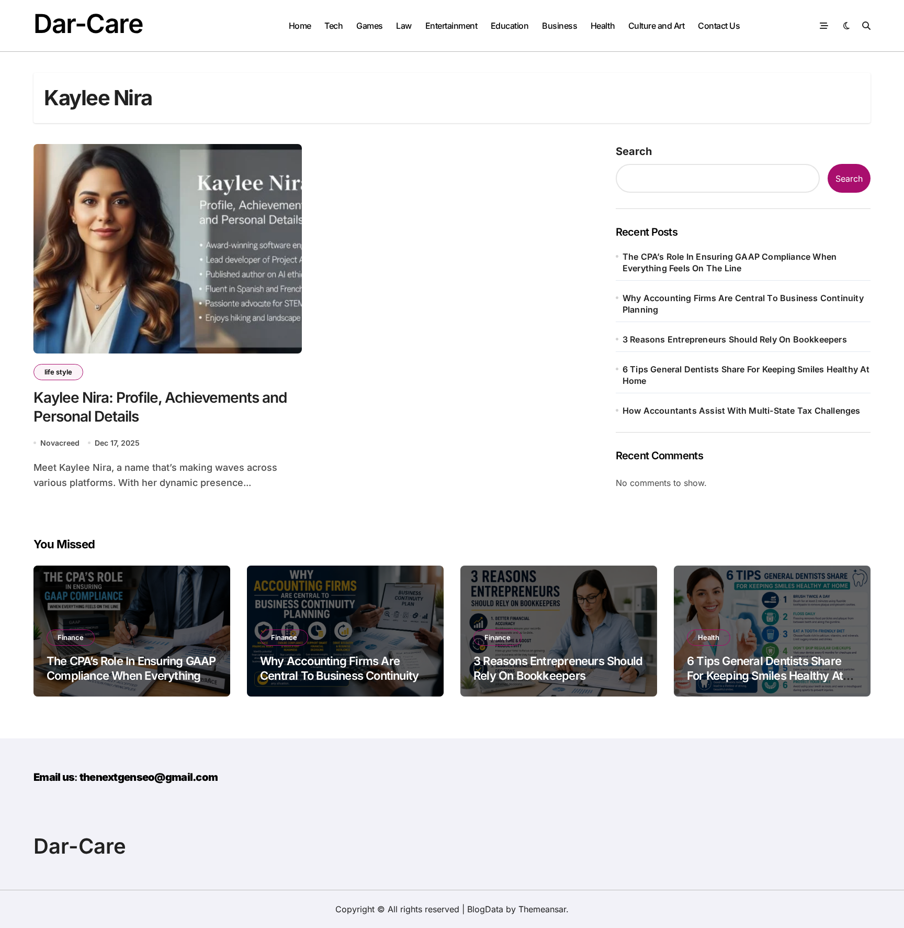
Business (559, 25)
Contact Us (719, 25)
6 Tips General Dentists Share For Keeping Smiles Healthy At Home (746, 375)
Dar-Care (88, 23)
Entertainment (451, 25)
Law (404, 25)
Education (510, 25)
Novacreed (60, 442)
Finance (71, 637)
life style (58, 372)
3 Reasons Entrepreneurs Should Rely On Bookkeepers (735, 339)
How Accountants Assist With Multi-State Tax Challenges (742, 410)
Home (300, 25)
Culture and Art (656, 25)
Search (634, 151)
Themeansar (542, 909)
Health (603, 25)
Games (369, 25)
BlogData (485, 909)
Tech (333, 25)
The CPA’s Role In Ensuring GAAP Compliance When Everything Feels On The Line (730, 262)
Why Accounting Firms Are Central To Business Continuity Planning (743, 304)
